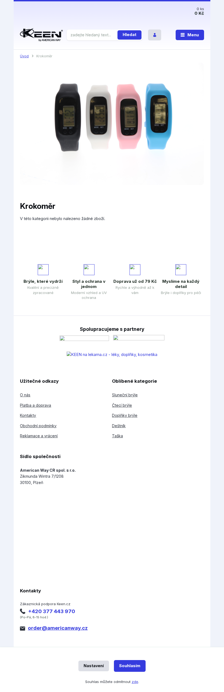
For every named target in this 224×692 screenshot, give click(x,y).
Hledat (129, 34)
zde (135, 681)
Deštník (119, 425)
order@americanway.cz (58, 628)
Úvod (24, 56)
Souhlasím (129, 665)
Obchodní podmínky (38, 425)
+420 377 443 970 (51, 611)
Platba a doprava (35, 405)
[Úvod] (41, 34)
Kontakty (28, 415)
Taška (117, 435)
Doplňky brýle (124, 415)
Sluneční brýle (125, 395)
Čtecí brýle (122, 405)
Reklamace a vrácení (39, 435)
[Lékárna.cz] (112, 354)
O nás (25, 395)
